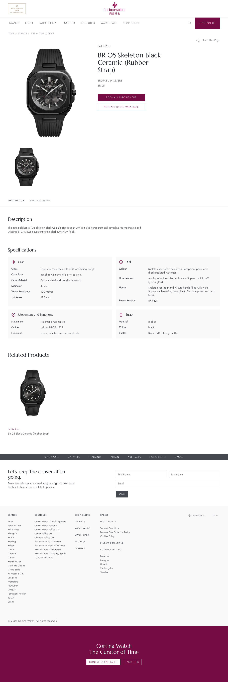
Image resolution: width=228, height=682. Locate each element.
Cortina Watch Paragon (46, 525)
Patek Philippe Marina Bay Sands (50, 553)
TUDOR (11, 598)
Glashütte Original (16, 565)
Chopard (12, 553)
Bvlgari (11, 545)
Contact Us (207, 23)
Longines (12, 577)
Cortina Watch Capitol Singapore (50, 521)
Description (16, 200)
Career (104, 515)
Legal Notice (108, 521)
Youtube (104, 572)
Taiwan (114, 457)
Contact (80, 548)
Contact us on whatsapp (121, 107)
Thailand (94, 457)
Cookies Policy (107, 536)
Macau (178, 457)
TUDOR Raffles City (44, 557)
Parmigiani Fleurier (17, 593)
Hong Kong (157, 457)
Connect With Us (110, 549)
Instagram (104, 560)
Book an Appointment (121, 97)
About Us (80, 541)
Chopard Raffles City (44, 537)
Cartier (11, 549)
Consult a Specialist (103, 662)
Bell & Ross (37, 33)
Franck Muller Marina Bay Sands (50, 545)
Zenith (11, 602)
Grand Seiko (14, 569)
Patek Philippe (48, 23)
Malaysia (74, 457)
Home (11, 33)
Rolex (29, 23)
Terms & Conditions (109, 528)
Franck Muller (14, 561)
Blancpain (12, 533)
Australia (134, 457)
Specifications (40, 200)
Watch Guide (82, 528)
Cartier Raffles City (43, 533)
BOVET (11, 537)
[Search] (190, 23)
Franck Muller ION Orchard (48, 541)
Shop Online (131, 23)
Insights (69, 23)
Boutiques (88, 23)
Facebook (105, 556)
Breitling (12, 541)
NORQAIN (13, 585)
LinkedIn (104, 564)
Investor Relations (112, 543)
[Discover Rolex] (203, 8)
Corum (11, 557)
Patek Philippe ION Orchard (48, 549)
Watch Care (109, 23)
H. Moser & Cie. (16, 573)
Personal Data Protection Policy (115, 532)
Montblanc (13, 581)
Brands (14, 23)
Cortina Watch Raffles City (47, 529)
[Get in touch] (221, 675)
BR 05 (51, 33)
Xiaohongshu (106, 568)
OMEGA (12, 589)
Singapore (52, 457)
